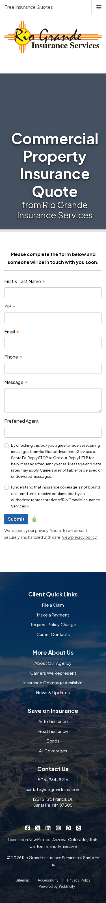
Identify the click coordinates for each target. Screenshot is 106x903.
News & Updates (53, 692)
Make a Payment (53, 614)
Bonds (53, 740)
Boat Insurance (53, 731)
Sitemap (22, 880)
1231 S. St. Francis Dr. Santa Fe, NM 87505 (53, 802)
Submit (16, 519)
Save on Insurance (53, 710)
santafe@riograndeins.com (53, 789)
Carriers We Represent (53, 673)
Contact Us (53, 768)
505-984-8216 (53, 779)
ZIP (10, 306)
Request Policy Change (53, 624)
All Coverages (53, 750)
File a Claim (53, 604)
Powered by (56, 886)
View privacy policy (79, 537)
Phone (13, 357)
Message (16, 382)
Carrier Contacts (53, 634)
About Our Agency (53, 663)
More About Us (53, 652)
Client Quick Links (53, 594)
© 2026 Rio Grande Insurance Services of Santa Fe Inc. (53, 861)
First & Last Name (25, 281)
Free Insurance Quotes (29, 7)
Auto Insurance (53, 721)
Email (12, 332)
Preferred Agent (21, 421)
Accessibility (48, 880)
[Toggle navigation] (99, 6)
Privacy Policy (79, 880)
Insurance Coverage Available (53, 682)
